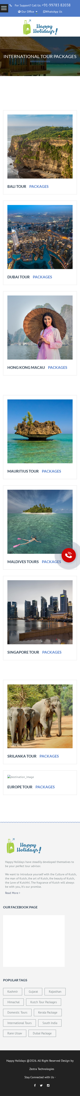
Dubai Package (42, 1033)
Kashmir (12, 992)
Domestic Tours (17, 1012)
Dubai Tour (18, 277)
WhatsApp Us (54, 11)
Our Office (27, 11)
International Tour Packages (40, 56)
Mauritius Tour (23, 471)
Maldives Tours (23, 561)
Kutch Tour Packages (43, 1002)
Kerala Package (47, 1012)
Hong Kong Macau (26, 367)
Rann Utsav (14, 1033)
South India (49, 1023)
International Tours (19, 1023)
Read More (12, 893)
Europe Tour (19, 787)
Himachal (13, 1002)
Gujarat (33, 992)
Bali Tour (16, 186)
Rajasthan (55, 992)
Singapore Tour (23, 652)
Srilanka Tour (22, 756)
